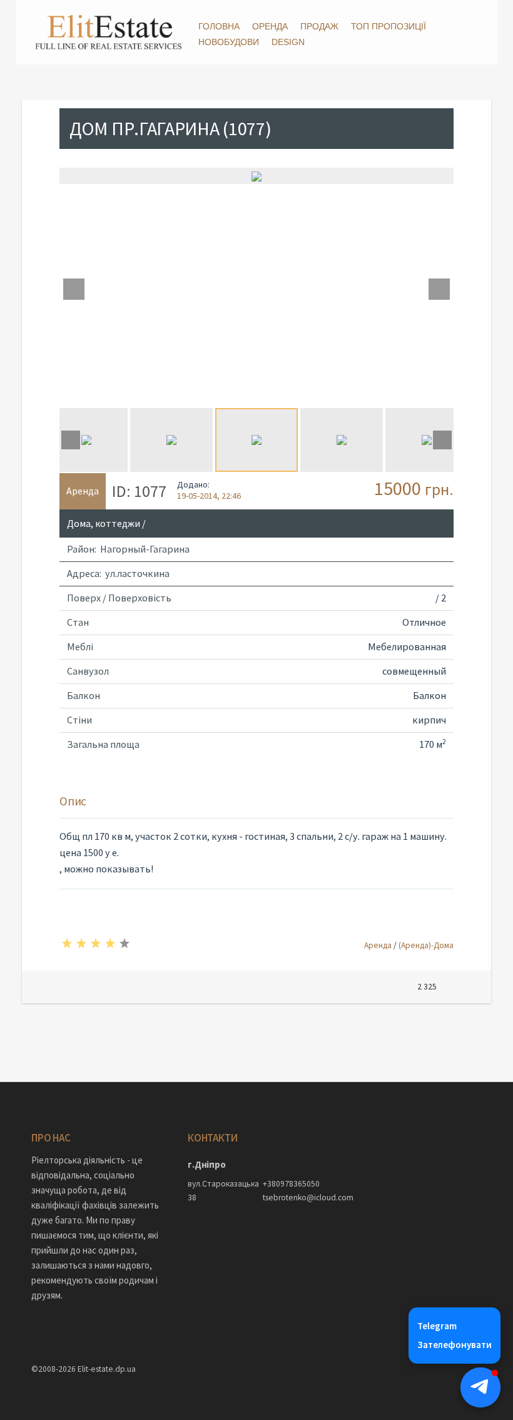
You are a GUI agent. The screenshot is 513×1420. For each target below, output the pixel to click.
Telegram (437, 1326)
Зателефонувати (454, 1345)
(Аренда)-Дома (426, 945)
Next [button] (439, 289)
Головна (219, 26)
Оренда (270, 26)
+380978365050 (291, 1183)
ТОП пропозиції (388, 26)
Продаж (319, 26)
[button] (480, 1387)
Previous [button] (73, 289)
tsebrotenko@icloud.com (294, 1197)
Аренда (378, 945)
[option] (256, 176)
